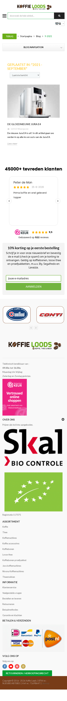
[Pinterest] (17, 666)
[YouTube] (11, 666)
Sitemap (45, 683)
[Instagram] (23, 666)
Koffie (5, 526)
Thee (4, 532)
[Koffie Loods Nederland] (33, 7)
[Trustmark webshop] (14, 397)
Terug (9, 36)
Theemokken (8, 577)
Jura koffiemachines (11, 565)
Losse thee (7, 554)
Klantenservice (9, 587)
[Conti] (50, 314)
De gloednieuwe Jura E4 (24, 124)
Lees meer (12, 143)
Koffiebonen (8, 549)
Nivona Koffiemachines (13, 571)
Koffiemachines (9, 538)
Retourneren (8, 604)
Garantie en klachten (12, 615)
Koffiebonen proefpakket (14, 560)
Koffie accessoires (10, 543)
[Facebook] (4, 666)
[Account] (62, 23)
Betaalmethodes (10, 609)
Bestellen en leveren (11, 598)
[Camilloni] (16, 314)
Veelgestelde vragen (12, 593)
